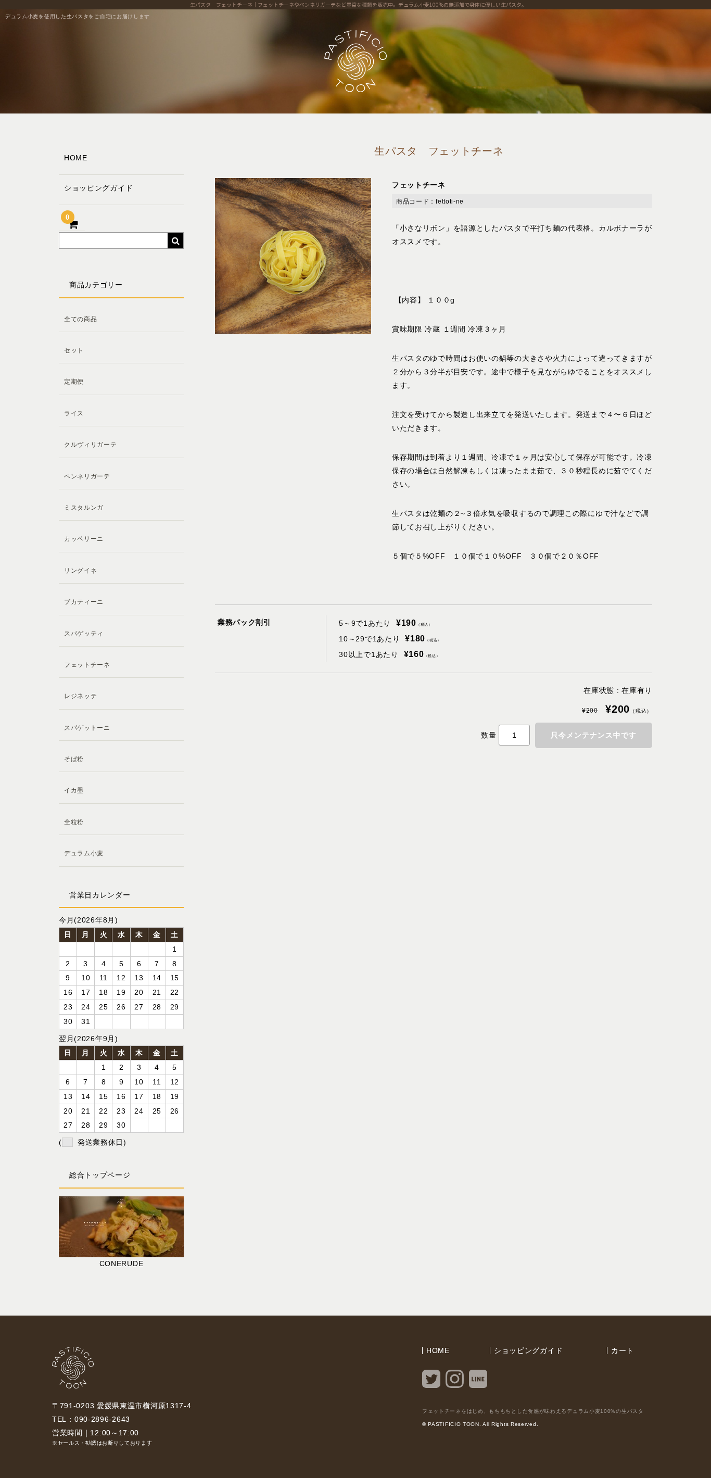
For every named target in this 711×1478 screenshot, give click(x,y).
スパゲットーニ (87, 727)
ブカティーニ (84, 601)
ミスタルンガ (84, 507)
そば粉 (74, 759)
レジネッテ (80, 696)
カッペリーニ (84, 538)
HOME (75, 158)
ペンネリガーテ (87, 476)
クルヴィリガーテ (90, 444)
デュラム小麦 (84, 853)
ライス (74, 413)
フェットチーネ (87, 664)
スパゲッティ (84, 633)
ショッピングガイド (98, 188)
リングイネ (80, 570)
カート (622, 1350)
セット (74, 350)
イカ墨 (74, 790)
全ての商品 (80, 319)
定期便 (74, 381)
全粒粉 (74, 822)
